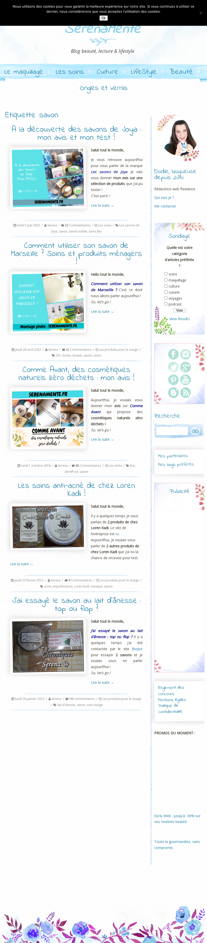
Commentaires (77, 225)
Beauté (181, 72)
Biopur (137, 648)
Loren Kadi (81, 586)
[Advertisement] (186, 588)
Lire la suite (102, 205)
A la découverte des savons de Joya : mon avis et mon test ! (76, 134)
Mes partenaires (173, 456)
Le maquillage (23, 72)
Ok (103, 18)
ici (117, 533)
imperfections (62, 586)
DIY (58, 355)
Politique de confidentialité (170, 708)
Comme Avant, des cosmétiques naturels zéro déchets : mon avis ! (76, 374)
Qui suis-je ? (164, 197)
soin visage (95, 705)
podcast (175, 304)
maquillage (177, 280)
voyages (175, 298)
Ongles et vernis (103, 88)
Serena (52, 225)
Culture (107, 72)
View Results (179, 318)
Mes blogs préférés (176, 464)
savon (63, 231)
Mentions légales (172, 699)
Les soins (70, 72)
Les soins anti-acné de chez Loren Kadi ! (76, 490)
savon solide (78, 231)
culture (174, 286)
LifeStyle (144, 72)
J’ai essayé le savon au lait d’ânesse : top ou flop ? (76, 605)
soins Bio (95, 231)
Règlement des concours (171, 690)
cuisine (174, 292)
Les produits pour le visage (118, 349)
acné (47, 586)
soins (97, 355)
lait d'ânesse (66, 705)
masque (96, 586)
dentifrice (71, 471)
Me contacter (165, 206)
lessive (77, 355)
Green (66, 355)
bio (132, 465)
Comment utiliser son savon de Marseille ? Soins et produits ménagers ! (76, 254)
